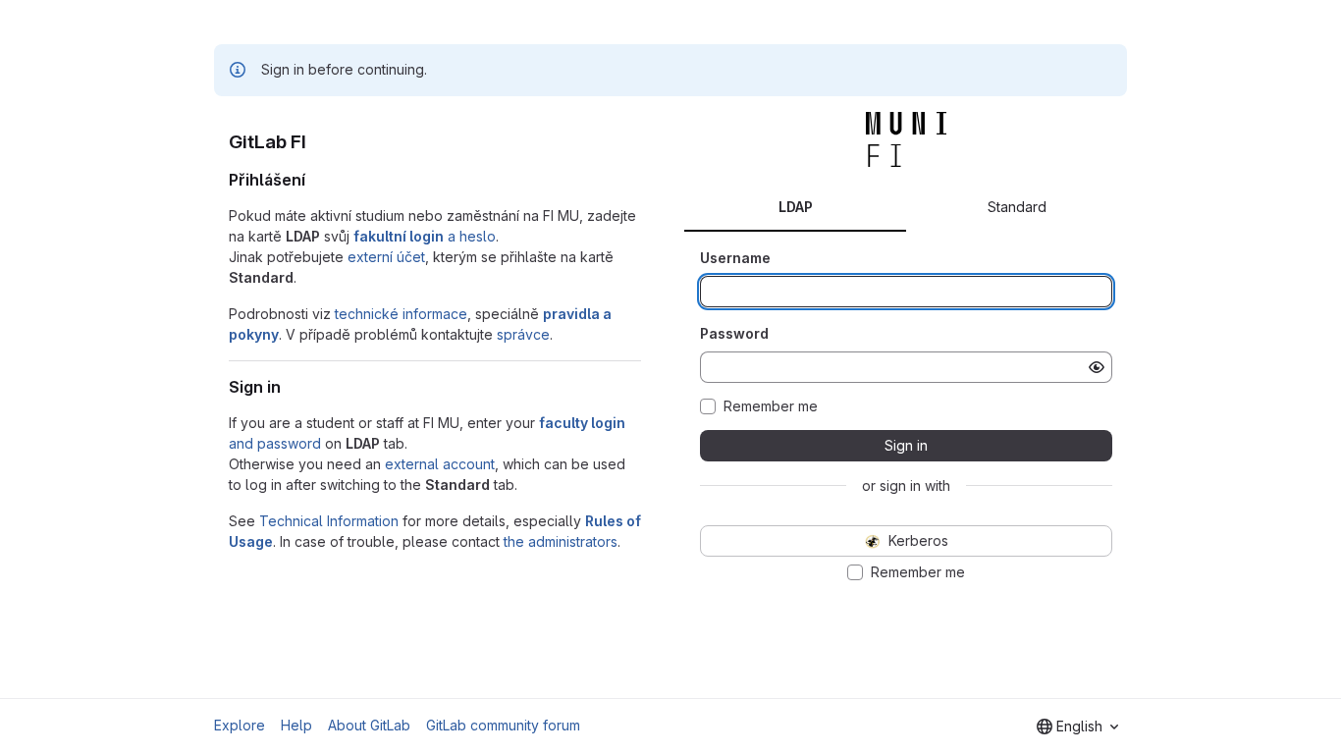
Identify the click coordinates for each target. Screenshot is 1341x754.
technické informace (401, 313)
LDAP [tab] (795, 206)
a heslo (424, 236)
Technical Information (329, 520)
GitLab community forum (503, 725)
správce (523, 334)
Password (734, 333)
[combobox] (1077, 726)
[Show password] (1096, 367)
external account (440, 464)
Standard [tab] (1017, 206)
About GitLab (369, 725)
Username (735, 257)
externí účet (386, 256)
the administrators (560, 541)
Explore (239, 725)
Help (296, 725)
